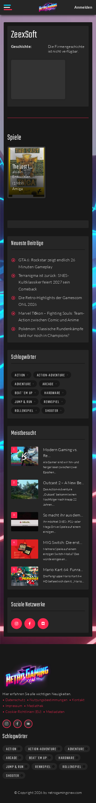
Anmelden (83, 7)
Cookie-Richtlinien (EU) (23, 711)
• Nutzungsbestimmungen (47, 700)
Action (20, 375)
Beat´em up (24, 393)
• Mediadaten (54, 711)
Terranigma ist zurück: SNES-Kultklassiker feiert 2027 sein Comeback (44, 282)
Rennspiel (51, 402)
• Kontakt (77, 700)
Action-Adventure (51, 375)
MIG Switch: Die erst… (62, 542)
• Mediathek (33, 706)
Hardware (52, 393)
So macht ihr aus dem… (63, 515)
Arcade (48, 384)
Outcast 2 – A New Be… (63, 482)
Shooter (51, 411)
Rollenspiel (24, 411)
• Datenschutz (13, 700)
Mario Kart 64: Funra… (63, 569)
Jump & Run (23, 402)
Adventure (23, 384)
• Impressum (12, 706)
